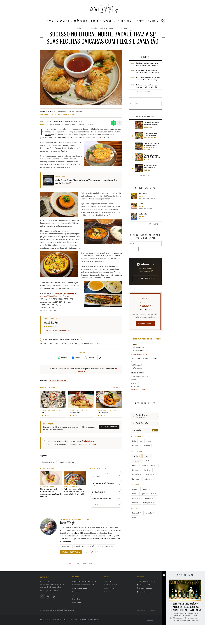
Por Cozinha (77, 602)
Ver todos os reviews (71, 552)
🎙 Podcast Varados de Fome (147, 581)
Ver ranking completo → (139, 354)
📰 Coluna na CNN (144, 585)
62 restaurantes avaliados (139, 376)
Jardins (90, 28)
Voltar (149, 620)
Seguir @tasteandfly (109, 427)
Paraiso (154, 465)
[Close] (164, 575)
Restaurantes (110, 28)
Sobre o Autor (109, 581)
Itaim (141, 441)
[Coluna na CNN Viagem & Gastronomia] (92, 552)
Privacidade (108, 592)
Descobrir (63, 20)
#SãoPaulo (80, 20)
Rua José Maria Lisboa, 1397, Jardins (55, 296)
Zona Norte (147, 470)
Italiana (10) (135, 383)
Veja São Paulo (84, 530)
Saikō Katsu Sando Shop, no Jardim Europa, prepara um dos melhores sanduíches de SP (87, 181)
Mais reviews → (154, 224)
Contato (153, 20)
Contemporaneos (148, 503)
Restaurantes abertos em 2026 (83, 585)
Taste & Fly (79, 533)
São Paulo (71, 462)
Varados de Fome (99, 538)
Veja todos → (88, 441)
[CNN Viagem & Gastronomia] (48, 596)
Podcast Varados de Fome (106, 546)
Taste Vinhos (125, 20)
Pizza (153, 494)
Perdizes (145, 465)
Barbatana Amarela (139, 350)
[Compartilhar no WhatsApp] (113, 123)
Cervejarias (150, 513)
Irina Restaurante (136, 368)
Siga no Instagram (145, 278)
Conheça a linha (145, 324)
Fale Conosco (109, 588)
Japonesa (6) (135, 386)
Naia (134, 344)
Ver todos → (117, 387)
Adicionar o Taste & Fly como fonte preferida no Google (60, 339)
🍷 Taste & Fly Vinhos (144, 588)
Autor (140, 20)
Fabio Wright (48, 111)
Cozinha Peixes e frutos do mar (59, 124)
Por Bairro (76, 599)
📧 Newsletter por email (145, 592)
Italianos (135, 489)
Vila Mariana (149, 474)
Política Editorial (110, 585)
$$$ (69, 330)
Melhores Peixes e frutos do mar (83, 124)
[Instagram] (42, 596)
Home (50, 20)
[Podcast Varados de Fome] (97, 552)
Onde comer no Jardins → (139, 390)
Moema (135, 465)
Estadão (117, 530)
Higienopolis (135, 445)
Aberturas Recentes (79, 588)
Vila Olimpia (148, 479)
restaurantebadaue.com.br (58, 380)
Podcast (107, 20)
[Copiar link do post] (119, 123)
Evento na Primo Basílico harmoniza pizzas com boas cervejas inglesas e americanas (185, 607)
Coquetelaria (137, 513)
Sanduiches (149, 498)
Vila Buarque (136, 474)
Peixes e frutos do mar (52, 330)
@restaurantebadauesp (66, 293)
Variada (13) (135, 380)
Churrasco (136, 503)
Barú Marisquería (136, 365)
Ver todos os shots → (145, 92)
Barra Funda (136, 479)
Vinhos (135, 517)
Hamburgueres (137, 498)
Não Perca (98, 28)
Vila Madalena (146, 445)
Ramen (134, 494)
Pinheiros (148, 441)
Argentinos (144, 494)
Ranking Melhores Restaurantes (84, 581)
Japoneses (146, 489)
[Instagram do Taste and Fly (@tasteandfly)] (162, 20)
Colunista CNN (66, 546)
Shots (95, 20)
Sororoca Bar (137, 347)
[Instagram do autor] (86, 552)
